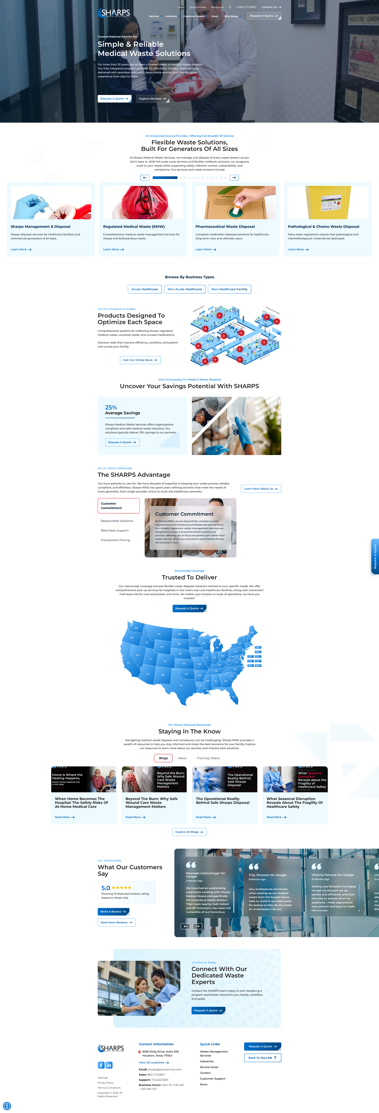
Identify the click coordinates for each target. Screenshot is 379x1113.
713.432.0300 (159, 1079)
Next (234, 178)
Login (181, 7)
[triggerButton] (7, 1106)
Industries (207, 1061)
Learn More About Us (258, 488)
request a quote (187, 608)
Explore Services (150, 98)
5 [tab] (194, 177)
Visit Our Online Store (137, 360)
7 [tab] (202, 177)
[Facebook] (101, 1065)
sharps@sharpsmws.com (165, 1069)
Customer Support (212, 1078)
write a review (110, 911)
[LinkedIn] (109, 1065)
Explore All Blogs (186, 832)
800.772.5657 (156, 1074)
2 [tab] (180, 177)
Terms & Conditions (109, 1087)
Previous (145, 178)
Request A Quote (261, 15)
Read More (62, 817)
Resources (217, 7)
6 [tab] (198, 177)
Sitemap (103, 1077)
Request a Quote (112, 98)
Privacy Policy (106, 1082)
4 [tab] (189, 177)
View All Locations (151, 1062)
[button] (220, 315)
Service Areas (198, 7)
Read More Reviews (114, 922)
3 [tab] (185, 177)
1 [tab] (165, 177)
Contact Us (269, 7)
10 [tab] (216, 177)
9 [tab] (211, 177)
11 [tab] (220, 177)
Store (203, 1084)
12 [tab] (225, 177)
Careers (205, 1073)
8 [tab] (207, 177)
